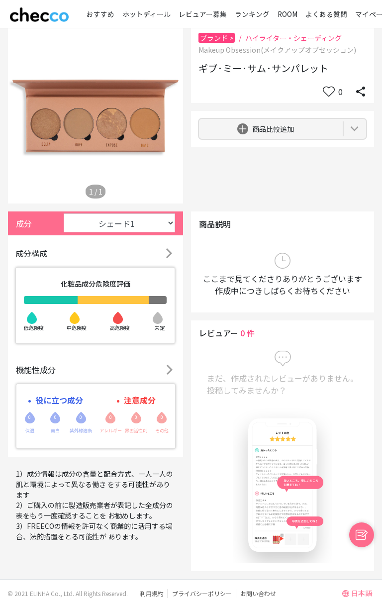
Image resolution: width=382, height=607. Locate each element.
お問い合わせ (258, 593)
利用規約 (152, 593)
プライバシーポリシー (202, 593)
